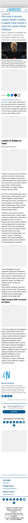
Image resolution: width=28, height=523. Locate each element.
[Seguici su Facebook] (4, 422)
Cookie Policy (8, 486)
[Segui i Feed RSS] (14, 425)
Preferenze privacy (8, 494)
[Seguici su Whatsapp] (14, 422)
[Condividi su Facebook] (12, 95)
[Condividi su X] (15, 95)
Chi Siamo (6, 480)
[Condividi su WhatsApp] (8, 95)
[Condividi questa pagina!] (1, 10)
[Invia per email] (19, 95)
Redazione (6, 483)
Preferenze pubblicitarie (10, 488)
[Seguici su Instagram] (10, 422)
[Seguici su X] (7, 422)
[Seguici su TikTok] (20, 422)
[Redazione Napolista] (6, 375)
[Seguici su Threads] (17, 422)
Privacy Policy (9, 492)
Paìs (15, 147)
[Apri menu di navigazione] (26, 10)
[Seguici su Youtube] (24, 422)
